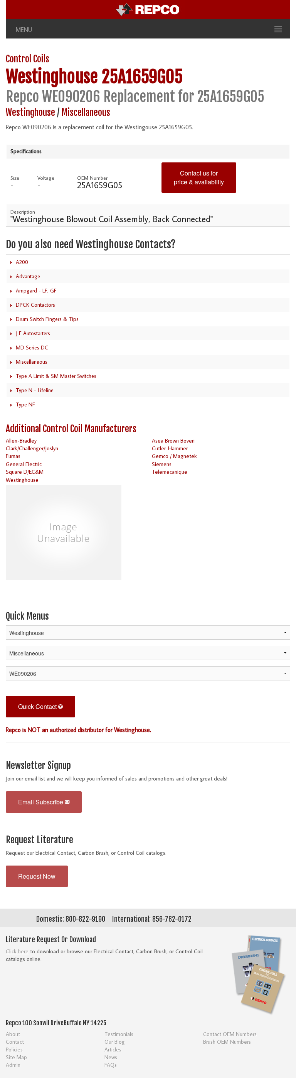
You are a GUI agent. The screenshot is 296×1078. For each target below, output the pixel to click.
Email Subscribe (41, 801)
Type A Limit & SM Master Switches (56, 376)
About (13, 1034)
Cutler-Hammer (170, 448)
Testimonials (118, 1034)
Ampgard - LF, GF (36, 290)
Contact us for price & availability (199, 177)
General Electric (24, 464)
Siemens (162, 464)
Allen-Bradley (21, 440)
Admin (13, 1064)
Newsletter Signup (38, 765)
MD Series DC (32, 347)
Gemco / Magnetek (174, 456)
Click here (17, 951)
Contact (15, 1041)
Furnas (13, 456)
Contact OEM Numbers (230, 1034)
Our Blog (114, 1041)
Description (22, 211)
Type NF (25, 404)
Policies (14, 1049)
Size (14, 177)
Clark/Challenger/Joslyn (32, 448)
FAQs (110, 1064)
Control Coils (27, 59)
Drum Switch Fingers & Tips (47, 319)
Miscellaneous (85, 112)
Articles (112, 1049)
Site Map (16, 1057)
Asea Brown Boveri (173, 440)
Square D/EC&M (25, 471)
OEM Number (92, 177)
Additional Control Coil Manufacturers (71, 429)
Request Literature (39, 840)
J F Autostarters (33, 333)
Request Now (37, 876)
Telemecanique (169, 471)
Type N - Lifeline (35, 390)
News (110, 1057)
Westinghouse (52, 76)
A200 (22, 262)
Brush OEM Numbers (227, 1041)
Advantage (28, 276)
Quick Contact (38, 706)
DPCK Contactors (35, 304)
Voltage (45, 177)
